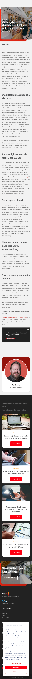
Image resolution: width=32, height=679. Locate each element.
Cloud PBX (4, 613)
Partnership (5, 19)
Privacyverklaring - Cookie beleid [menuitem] (16, 677)
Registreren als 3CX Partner (8, 603)
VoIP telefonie (5, 611)
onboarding (24, 177)
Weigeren (16, 672)
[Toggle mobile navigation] (29, 2)
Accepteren (16, 667)
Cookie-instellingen (16, 663)
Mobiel (3, 615)
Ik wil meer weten (9, 577)
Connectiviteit (5, 618)
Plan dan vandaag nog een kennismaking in (14, 317)
